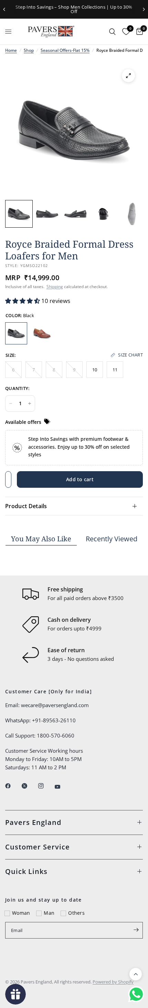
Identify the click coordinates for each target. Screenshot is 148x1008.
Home (11, 50)
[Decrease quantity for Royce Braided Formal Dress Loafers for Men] (11, 403)
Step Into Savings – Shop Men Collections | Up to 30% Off (73, 9)
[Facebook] (12, 785)
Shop (29, 50)
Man (49, 913)
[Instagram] (45, 785)
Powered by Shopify (113, 982)
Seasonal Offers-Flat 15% (65, 50)
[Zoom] (128, 75)
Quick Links (26, 871)
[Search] (112, 32)
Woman (21, 913)
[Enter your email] (136, 930)
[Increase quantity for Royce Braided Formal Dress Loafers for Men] (29, 403)
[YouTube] (62, 787)
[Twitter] (29, 785)
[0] (138, 32)
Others (76, 913)
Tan (42, 333)
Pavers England (33, 822)
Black (16, 333)
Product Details (26, 506)
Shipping (54, 286)
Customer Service (37, 847)
